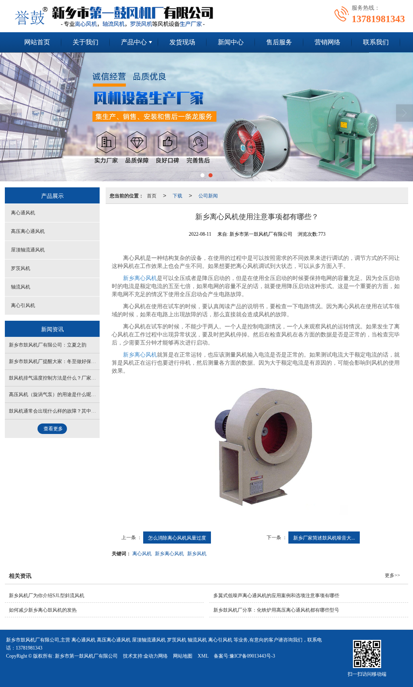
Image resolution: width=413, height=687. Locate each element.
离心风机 (142, 553)
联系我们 (376, 42)
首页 (151, 195)
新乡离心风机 (140, 278)
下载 (177, 195)
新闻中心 (231, 42)
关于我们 (85, 42)
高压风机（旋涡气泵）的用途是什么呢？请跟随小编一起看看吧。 (79, 394)
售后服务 (279, 42)
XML (203, 656)
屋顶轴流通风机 (28, 250)
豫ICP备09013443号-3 (252, 656)
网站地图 (182, 656)
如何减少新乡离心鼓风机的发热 (43, 610)
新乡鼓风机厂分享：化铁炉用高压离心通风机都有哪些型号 (276, 610)
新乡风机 (196, 553)
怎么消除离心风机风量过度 (177, 537)
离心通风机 (23, 213)
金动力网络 (156, 656)
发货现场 (182, 42)
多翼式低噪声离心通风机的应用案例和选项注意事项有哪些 (276, 595)
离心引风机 (23, 305)
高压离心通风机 (28, 231)
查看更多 (53, 429)
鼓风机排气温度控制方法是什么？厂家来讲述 (57, 378)
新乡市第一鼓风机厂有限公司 (86, 656)
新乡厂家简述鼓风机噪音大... (324, 537)
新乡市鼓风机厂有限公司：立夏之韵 (47, 345)
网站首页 (37, 42)
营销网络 (327, 42)
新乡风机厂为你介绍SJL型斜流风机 (46, 595)
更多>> (392, 575)
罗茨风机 (20, 268)
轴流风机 (20, 287)
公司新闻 (208, 195)
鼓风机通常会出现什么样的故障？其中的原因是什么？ (67, 411)
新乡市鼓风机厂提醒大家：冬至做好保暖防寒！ (60, 361)
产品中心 (134, 42)
